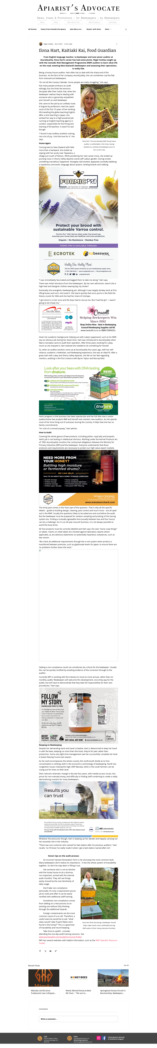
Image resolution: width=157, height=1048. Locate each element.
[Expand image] (74, 307)
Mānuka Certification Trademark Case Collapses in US (42, 991)
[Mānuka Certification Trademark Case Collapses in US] (43, 978)
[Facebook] (104, 1038)
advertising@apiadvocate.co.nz (83, 1042)
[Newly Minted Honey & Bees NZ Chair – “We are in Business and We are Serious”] (78, 978)
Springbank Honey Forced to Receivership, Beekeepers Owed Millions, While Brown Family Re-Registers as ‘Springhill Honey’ (113, 991)
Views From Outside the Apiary (53, 29)
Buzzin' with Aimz (94, 29)
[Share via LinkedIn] (50, 951)
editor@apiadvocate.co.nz (81, 1038)
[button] (126, 29)
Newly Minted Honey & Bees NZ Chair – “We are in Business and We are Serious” (78, 991)
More (107, 29)
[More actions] (116, 44)
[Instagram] (99, 1038)
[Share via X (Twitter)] (45, 951)
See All (126, 965)
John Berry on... (76, 29)
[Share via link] (56, 951)
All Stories (32, 29)
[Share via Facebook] (40, 951)
